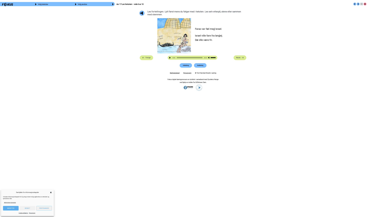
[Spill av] (170, 58)
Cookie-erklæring (23, 213)
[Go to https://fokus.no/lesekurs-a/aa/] (365, 4)
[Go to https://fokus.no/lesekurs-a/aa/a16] (354, 4)
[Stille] (209, 58)
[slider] (213, 57)
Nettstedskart (175, 73)
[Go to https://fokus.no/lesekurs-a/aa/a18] (358, 4)
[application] (192, 58)
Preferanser (44, 208)
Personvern (32, 213)
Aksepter (10, 208)
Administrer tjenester (10, 202)
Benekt (27, 208)
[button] (51, 192)
